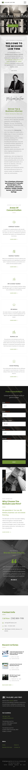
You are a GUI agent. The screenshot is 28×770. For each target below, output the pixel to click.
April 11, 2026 (15, 667)
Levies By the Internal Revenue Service (16, 664)
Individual (10, 765)
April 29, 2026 (15, 656)
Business (16, 765)
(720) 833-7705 (17, 618)
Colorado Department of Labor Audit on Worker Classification (17, 653)
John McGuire (15, 658)
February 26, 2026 (16, 679)
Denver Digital (16, 763)
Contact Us (17, 747)
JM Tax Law (16, 761)
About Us (12, 25)
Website (21, 761)
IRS (21, 765)
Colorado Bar (17, 130)
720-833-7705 (6, 716)
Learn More (14, 70)
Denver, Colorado (18, 54)
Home (3, 745)
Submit (14, 462)
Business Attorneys (7, 747)
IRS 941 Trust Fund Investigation (15, 675)
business (11, 700)
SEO (9, 763)
